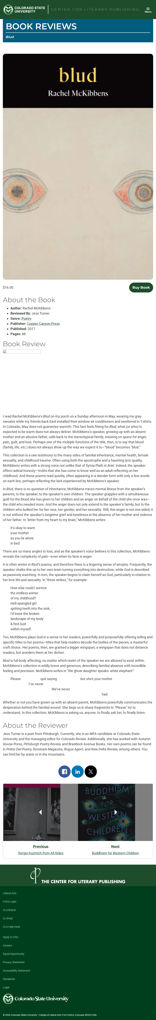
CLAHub (8, 918)
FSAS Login (9, 901)
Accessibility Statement (16, 970)
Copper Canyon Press (43, 324)
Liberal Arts (9, 893)
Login (6, 987)
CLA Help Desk (11, 926)
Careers (7, 945)
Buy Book (141, 287)
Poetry (26, 318)
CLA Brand (9, 910)
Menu (148, 11)
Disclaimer (9, 979)
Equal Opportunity (13, 953)
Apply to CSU (10, 937)
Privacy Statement (14, 962)
